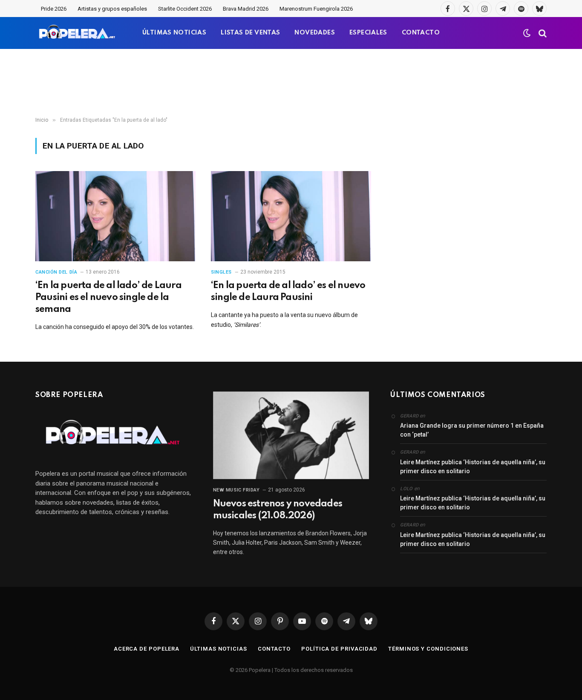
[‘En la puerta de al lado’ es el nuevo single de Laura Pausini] (291, 216)
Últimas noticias (218, 649)
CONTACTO (421, 33)
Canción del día (56, 272)
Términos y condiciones (428, 649)
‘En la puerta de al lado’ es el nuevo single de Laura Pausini (288, 291)
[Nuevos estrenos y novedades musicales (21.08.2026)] (291, 435)
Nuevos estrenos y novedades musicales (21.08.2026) (277, 509)
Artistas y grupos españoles (112, 9)
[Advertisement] (291, 83)
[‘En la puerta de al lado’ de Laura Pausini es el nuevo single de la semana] (115, 216)
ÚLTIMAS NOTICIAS (174, 33)
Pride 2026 (53, 9)
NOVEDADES (314, 33)
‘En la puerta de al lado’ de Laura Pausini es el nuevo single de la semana (108, 297)
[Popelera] (77, 33)
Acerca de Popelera (146, 649)
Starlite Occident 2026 (185, 9)
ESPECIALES (368, 33)
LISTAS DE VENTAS (250, 33)
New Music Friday (236, 490)
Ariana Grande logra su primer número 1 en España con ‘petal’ (472, 430)
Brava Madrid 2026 (245, 9)
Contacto (274, 649)
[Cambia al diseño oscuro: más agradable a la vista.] (527, 33)
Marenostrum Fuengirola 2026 (316, 9)
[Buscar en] (542, 33)
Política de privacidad (339, 649)
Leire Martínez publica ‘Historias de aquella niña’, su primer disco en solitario (472, 466)
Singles (221, 272)
